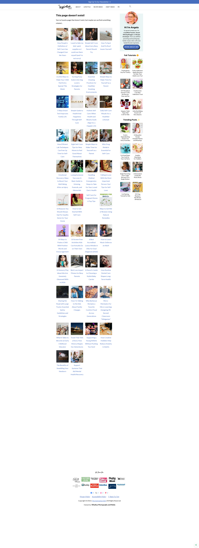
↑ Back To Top (113, 497)
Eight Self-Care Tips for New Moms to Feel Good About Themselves (77, 150)
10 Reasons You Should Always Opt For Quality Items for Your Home (62, 215)
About (78, 7)
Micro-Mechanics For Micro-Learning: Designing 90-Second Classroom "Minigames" (106, 310)
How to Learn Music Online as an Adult (106, 242)
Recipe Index (98, 7)
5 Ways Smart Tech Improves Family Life (62, 113)
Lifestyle (87, 7)
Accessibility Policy (99, 497)
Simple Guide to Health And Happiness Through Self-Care (77, 116)
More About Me (131, 47)
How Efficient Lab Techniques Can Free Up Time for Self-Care (62, 150)
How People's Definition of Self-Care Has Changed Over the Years (62, 49)
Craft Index (110, 7)
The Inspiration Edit (99, 501)
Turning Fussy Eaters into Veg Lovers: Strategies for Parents (77, 83)
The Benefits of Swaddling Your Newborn (62, 368)
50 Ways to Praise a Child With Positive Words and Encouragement (62, 245)
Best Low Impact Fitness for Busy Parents (77, 273)
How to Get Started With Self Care (77, 212)
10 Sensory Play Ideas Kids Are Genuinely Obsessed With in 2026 (62, 276)
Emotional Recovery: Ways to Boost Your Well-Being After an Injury (62, 181)
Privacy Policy (85, 497)
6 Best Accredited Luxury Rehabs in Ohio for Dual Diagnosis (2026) (91, 245)
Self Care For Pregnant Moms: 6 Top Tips (91, 198)
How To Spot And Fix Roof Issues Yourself (106, 46)
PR (118, 7)
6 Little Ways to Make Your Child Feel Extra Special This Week (62, 83)
